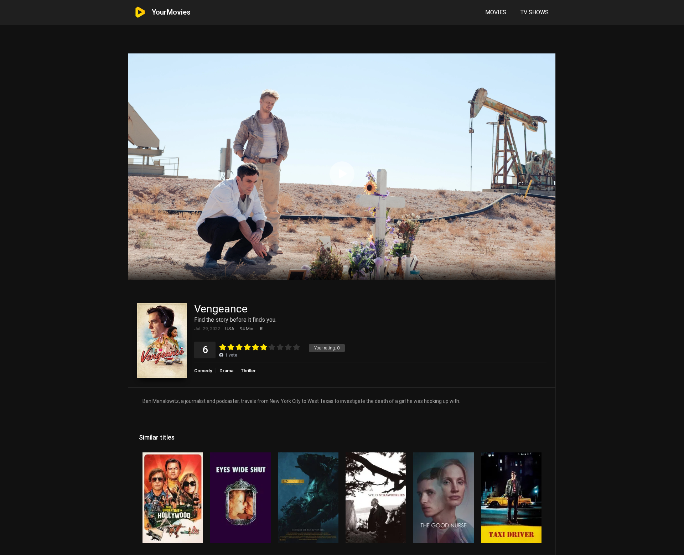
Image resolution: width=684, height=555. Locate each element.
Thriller (248, 370)
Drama (226, 370)
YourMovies (171, 12)
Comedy (203, 370)
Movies (495, 12)
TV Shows (534, 12)
